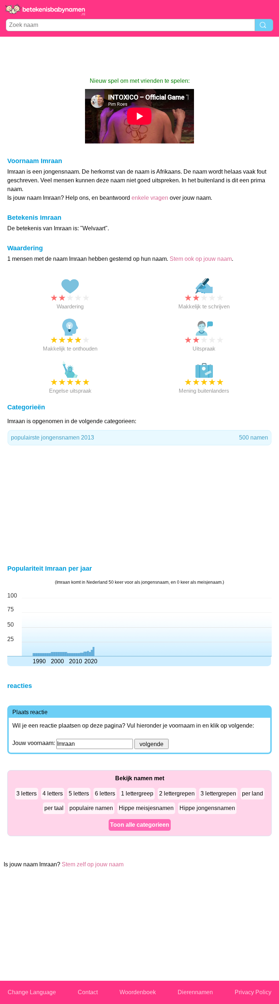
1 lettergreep (137, 793)
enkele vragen (150, 198)
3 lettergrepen (218, 793)
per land (252, 793)
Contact (88, 992)
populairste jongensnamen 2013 (139, 437)
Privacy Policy (253, 992)
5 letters (79, 793)
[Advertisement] (139, 56)
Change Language (32, 992)
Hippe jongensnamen (207, 808)
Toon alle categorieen (139, 825)
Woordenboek (138, 992)
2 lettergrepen (177, 793)
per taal (54, 808)
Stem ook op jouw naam (201, 259)
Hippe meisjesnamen (146, 808)
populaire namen (91, 808)
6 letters (105, 793)
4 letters (53, 793)
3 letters (26, 793)
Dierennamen (195, 992)
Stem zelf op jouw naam (93, 864)
